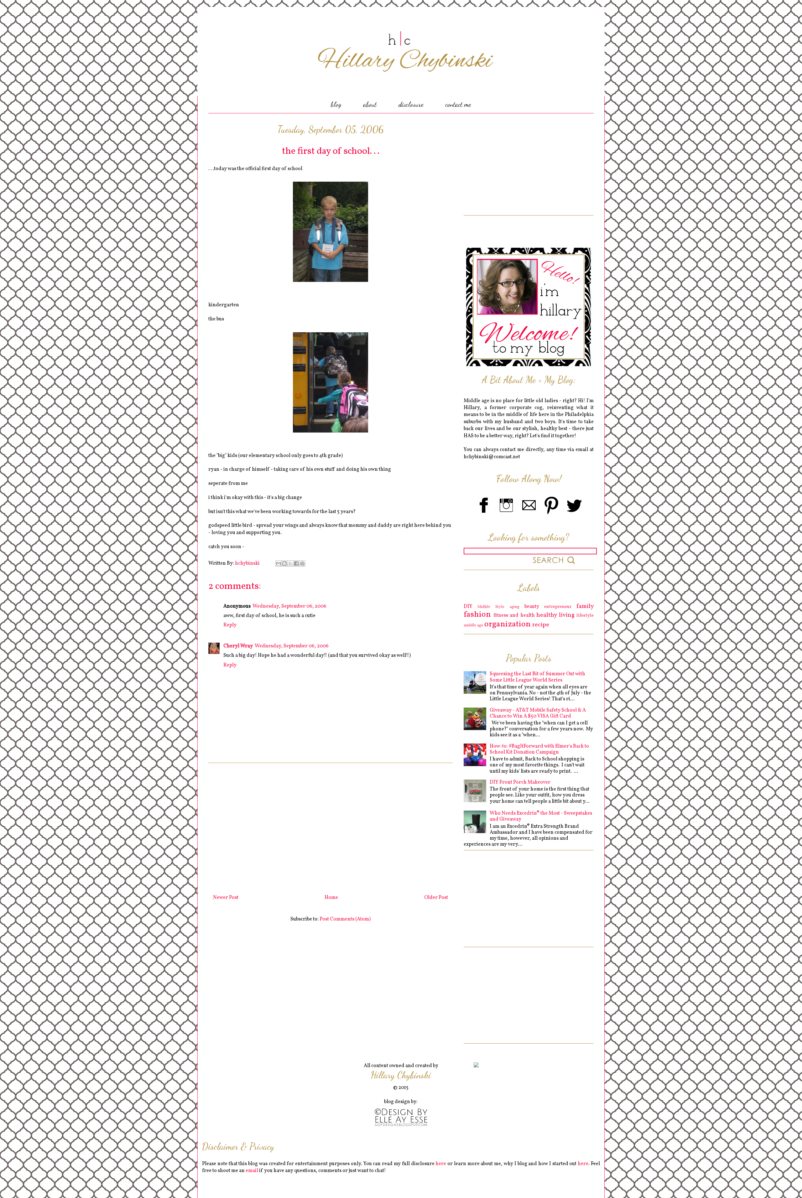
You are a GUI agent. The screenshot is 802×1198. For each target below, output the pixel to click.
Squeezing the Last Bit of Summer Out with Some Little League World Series (537, 677)
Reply (230, 625)
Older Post (436, 897)
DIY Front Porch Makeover (520, 782)
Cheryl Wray (238, 646)
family (585, 606)
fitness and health (514, 615)
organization (507, 624)
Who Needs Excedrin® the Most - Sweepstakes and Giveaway (541, 816)
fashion (477, 614)
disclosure (411, 104)
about (370, 104)
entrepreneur (557, 607)
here (440, 1163)
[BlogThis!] (284, 563)
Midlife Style (490, 607)
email (252, 1170)
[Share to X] (290, 563)
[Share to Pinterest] (302, 563)
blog (336, 104)
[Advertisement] (330, 826)
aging (514, 607)
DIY (468, 606)
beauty (531, 606)
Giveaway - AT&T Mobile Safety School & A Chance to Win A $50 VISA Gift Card (538, 713)
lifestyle (585, 615)
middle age (473, 625)
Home (331, 897)
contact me (458, 104)
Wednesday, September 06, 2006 (289, 606)
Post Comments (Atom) (345, 919)
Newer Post (225, 897)
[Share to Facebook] (296, 563)
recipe (540, 625)
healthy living (555, 615)
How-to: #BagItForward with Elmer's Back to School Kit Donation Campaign (539, 749)
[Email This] (278, 563)
